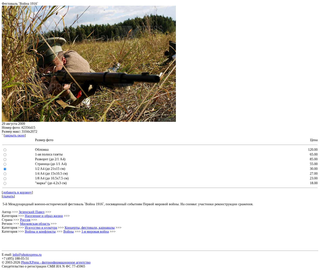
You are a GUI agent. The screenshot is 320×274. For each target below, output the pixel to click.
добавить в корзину (17, 192)
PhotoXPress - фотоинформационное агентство (56, 262)
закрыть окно (15, 135)
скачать (8, 196)
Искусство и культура (41, 227)
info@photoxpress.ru (27, 254)
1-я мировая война (95, 231)
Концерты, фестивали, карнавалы (90, 227)
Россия (25, 220)
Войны (68, 231)
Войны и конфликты (40, 231)
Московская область (35, 224)
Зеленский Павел (31, 212)
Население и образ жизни (44, 216)
